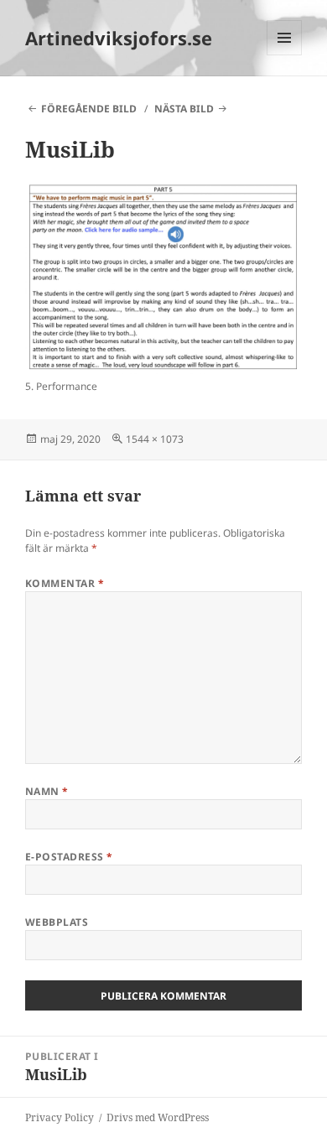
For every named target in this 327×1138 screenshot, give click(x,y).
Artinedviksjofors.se (118, 37)
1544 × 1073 (155, 439)
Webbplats (56, 922)
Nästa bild (184, 108)
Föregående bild (89, 108)
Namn (47, 791)
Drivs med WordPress (157, 1117)
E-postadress (69, 857)
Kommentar (64, 583)
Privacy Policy (59, 1117)
